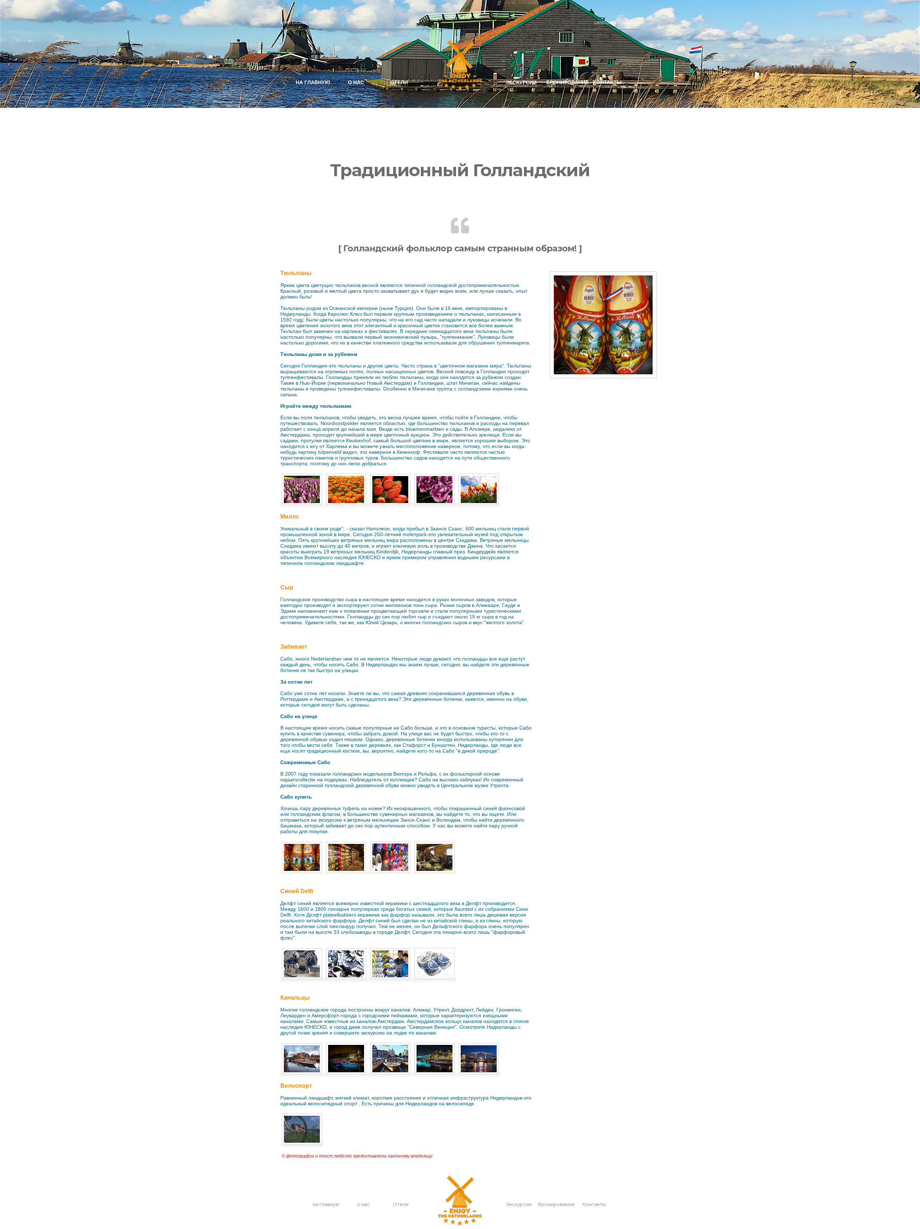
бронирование (567, 82)
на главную (313, 82)
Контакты (607, 82)
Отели (399, 82)
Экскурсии (521, 82)
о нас (356, 82)
